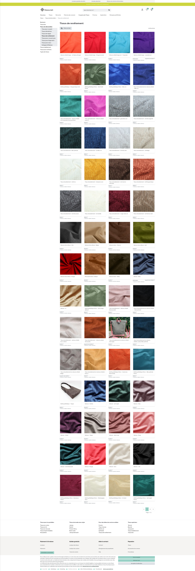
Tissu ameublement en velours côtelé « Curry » (95, 372)
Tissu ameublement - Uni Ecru (68, 181)
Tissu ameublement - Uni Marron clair (143, 213)
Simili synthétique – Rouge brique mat (70, 86)
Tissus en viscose (45, 529)
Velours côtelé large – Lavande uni (142, 55)
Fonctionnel (99, 569)
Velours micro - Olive (114, 276)
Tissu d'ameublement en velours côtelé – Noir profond (144, 309)
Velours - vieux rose (114, 435)
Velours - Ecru (112, 466)
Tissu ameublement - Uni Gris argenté (143, 118)
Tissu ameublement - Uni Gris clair (118, 150)
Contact (101, 545)
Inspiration (103, 15)
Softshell (101, 530)
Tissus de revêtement (48, 36)
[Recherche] (109, 10)
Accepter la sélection (136, 563)
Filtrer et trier (67, 28)
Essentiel (45, 569)
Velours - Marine (89, 403)
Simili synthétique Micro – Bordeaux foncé (69, 499)
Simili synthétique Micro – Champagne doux (94, 499)
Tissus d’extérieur (47, 31)
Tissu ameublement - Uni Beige (142, 150)
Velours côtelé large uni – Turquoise (118, 55)
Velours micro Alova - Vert (140, 245)
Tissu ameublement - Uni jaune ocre (94, 181)
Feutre (101, 525)
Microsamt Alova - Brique (91, 276)
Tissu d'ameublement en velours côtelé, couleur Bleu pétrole (142, 341)
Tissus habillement (45, 47)
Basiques (42, 22)
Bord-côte (72, 530)
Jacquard (131, 529)
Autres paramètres (108, 569)
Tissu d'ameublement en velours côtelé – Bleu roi (144, 87)
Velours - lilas (137, 403)
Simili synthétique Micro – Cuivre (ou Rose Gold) (118, 372)
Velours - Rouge (89, 466)
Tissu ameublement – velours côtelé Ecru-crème (69, 341)
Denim (71, 527)
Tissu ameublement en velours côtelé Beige (70, 372)
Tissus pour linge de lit (48, 40)
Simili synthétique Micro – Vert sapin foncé (143, 499)
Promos (95, 15)
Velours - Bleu (137, 276)
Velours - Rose (137, 435)
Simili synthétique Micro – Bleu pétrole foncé (143, 372)
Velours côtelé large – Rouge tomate (94, 55)
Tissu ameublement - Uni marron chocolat (117, 182)
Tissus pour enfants (45, 49)
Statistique (53, 569)
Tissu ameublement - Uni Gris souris (69, 213)
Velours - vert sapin (114, 403)
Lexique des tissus (74, 545)
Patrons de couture (69, 15)
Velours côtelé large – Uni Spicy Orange (70, 55)
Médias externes (72, 569)
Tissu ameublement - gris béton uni (118, 118)
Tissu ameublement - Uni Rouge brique (143, 181)
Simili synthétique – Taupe (67, 403)
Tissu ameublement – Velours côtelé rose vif (94, 119)
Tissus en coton (44, 525)
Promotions (131, 552)
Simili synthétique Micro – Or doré (117, 498)
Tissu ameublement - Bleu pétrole (69, 150)
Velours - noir (137, 466)
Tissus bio (43, 24)
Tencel (130, 525)
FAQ (100, 552)
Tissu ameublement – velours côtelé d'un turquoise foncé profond (69, 119)
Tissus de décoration (50, 18)
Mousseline (43, 532)
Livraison (42, 545)
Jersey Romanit (74, 532)
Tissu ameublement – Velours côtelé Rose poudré (118, 309)
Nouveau (42, 15)
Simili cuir (101, 529)
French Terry (73, 529)
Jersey (71, 525)
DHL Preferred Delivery (86, 569)
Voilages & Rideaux (47, 45)
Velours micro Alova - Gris (66, 245)
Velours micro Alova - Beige (92, 245)
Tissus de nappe (46, 33)
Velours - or (63, 308)
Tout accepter (136, 557)
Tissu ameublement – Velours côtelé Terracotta (94, 341)
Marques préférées (115, 15)
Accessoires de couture (134, 548)
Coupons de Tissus (84, 15)
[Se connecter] (142, 9)
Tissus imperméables (46, 530)
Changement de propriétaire (106, 548)
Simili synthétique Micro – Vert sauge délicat (94, 309)
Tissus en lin (43, 527)
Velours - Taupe (89, 435)
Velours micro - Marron (115, 245)
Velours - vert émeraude (66, 466)
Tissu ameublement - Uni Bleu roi (93, 150)
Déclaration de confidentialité (91, 566)
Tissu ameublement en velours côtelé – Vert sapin (119, 341)
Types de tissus (44, 51)
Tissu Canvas (102, 527)
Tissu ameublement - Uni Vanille (93, 213)
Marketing (62, 569)
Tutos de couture (73, 552)
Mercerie (58, 15)
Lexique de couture (74, 548)
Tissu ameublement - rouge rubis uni (118, 213)
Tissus (50, 15)
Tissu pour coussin (47, 29)
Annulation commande (47, 552)
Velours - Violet (64, 435)
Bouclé (130, 527)
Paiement (42, 548)
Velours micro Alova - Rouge (67, 276)
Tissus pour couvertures (48, 38)
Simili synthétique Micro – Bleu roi (117, 86)
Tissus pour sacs (46, 42)
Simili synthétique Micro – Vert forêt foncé (94, 87)
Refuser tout (136, 560)
